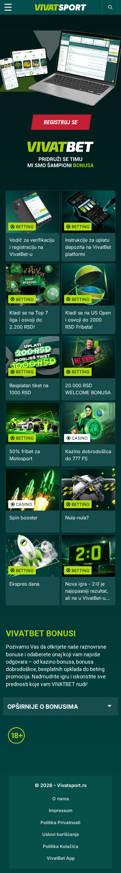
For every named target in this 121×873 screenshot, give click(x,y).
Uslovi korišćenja (60, 834)
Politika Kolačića (60, 846)
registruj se (61, 122)
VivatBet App (61, 858)
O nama (60, 798)
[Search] (110, 7)
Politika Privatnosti (60, 822)
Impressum (61, 810)
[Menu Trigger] (8, 7)
